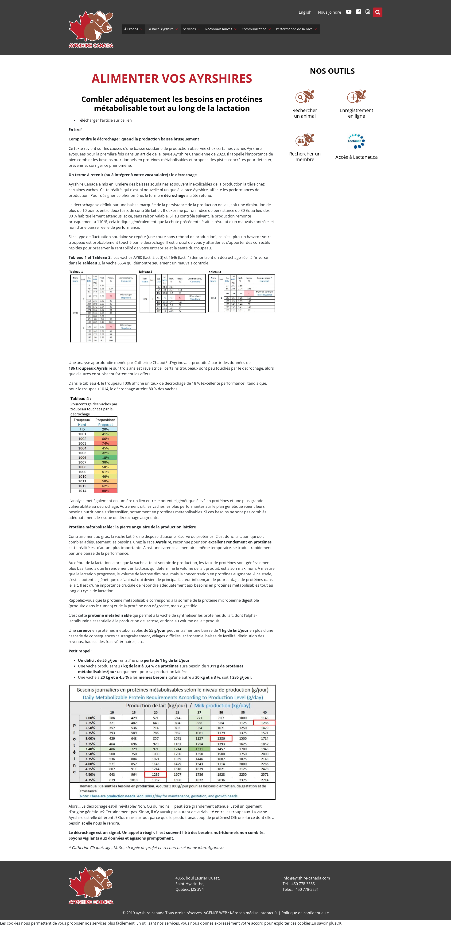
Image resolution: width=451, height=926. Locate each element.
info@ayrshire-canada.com (306, 878)
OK (339, 923)
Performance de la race (294, 29)
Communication (254, 29)
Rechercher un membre (305, 157)
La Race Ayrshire (161, 29)
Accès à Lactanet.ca (356, 157)
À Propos (131, 29)
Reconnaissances (218, 29)
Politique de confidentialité (305, 912)
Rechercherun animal (304, 113)
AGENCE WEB (215, 912)
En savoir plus (324, 923)
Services (189, 29)
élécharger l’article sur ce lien (106, 120)
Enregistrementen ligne (356, 113)
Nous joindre (329, 12)
